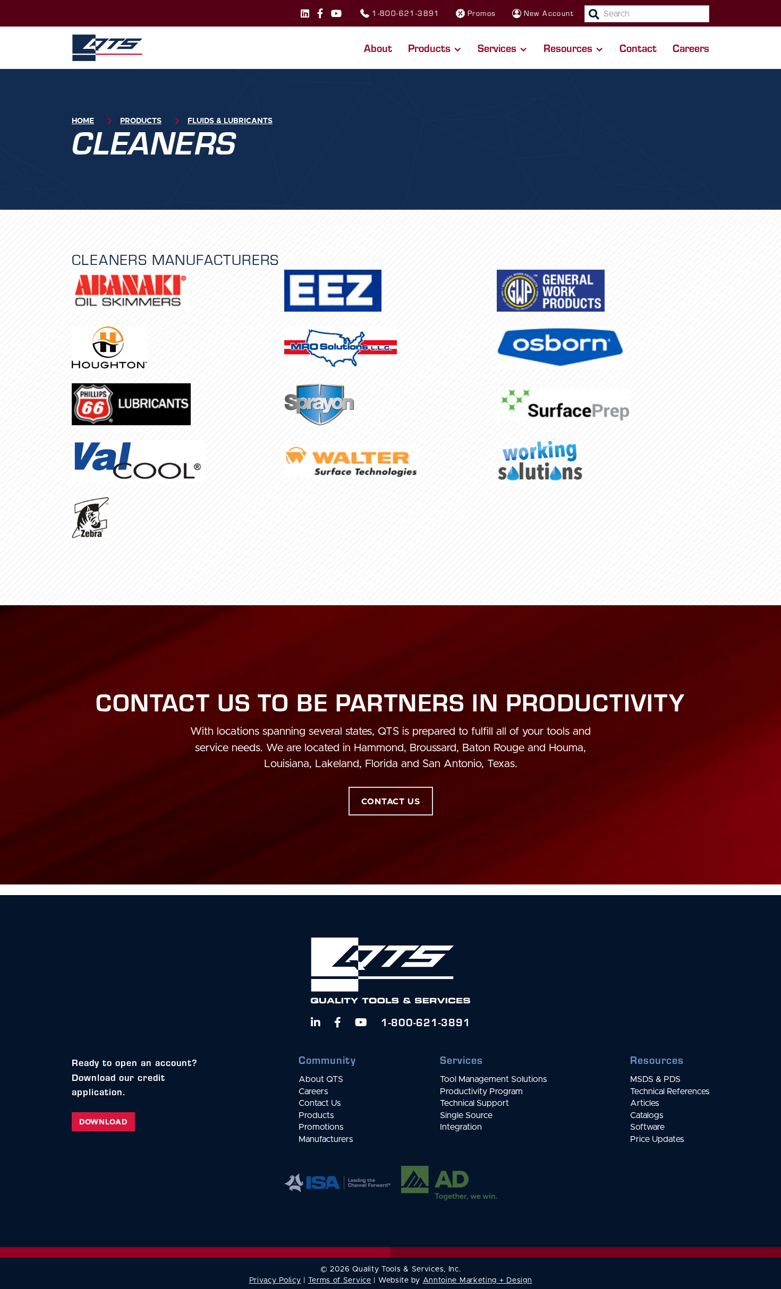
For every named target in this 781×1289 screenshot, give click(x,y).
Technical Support (474, 1103)
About (378, 47)
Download (103, 1122)
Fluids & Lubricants (230, 121)
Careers (691, 47)
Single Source (466, 1115)
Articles (644, 1103)
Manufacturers (326, 1139)
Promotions (321, 1127)
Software (647, 1127)
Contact (638, 47)
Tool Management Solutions (493, 1079)
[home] (107, 48)
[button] (435, 48)
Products (141, 121)
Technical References (669, 1091)
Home (83, 121)
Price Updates (657, 1139)
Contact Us (320, 1103)
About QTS (321, 1079)
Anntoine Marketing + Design (477, 1280)
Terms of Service (339, 1280)
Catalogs (646, 1115)
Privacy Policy (275, 1280)
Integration (461, 1127)
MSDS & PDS (655, 1079)
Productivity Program (481, 1091)
